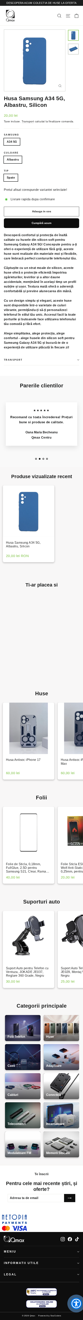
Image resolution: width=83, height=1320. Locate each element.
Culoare (11, 152)
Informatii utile (21, 1263)
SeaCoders (55, 1316)
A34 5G (12, 141)
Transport (28, 121)
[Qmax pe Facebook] (70, 1239)
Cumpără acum (41, 223)
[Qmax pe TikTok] (77, 1239)
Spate (11, 177)
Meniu (10, 1251)
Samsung (11, 134)
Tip (6, 170)
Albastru (13, 159)
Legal (10, 1274)
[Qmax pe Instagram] (63, 1239)
